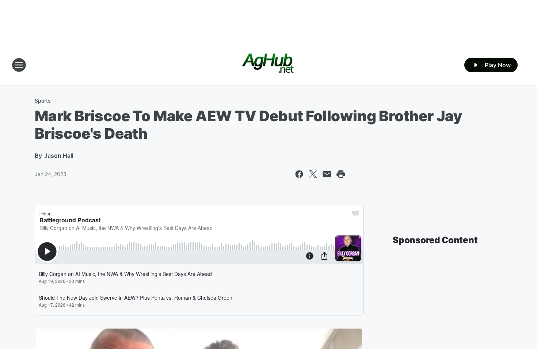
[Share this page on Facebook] (299, 174)
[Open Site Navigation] (19, 65)
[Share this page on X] (313, 174)
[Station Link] (268, 65)
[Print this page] (341, 174)
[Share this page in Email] (327, 174)
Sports (43, 100)
